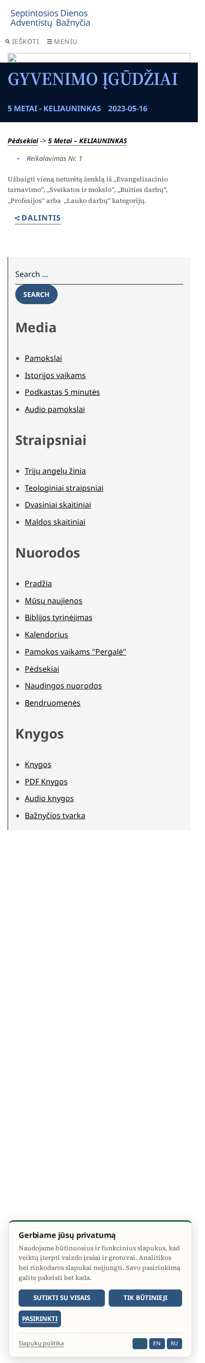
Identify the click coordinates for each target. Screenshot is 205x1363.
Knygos (38, 764)
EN (157, 1343)
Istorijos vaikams (55, 375)
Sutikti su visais (61, 1297)
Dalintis (41, 218)
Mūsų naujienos (53, 600)
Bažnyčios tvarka (55, 815)
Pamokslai (43, 358)
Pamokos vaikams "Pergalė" (75, 651)
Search (36, 294)
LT (140, 1343)
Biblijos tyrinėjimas (58, 617)
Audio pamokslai (55, 409)
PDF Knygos (46, 781)
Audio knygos (49, 798)
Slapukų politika (41, 1343)
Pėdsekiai (23, 140)
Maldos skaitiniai (55, 522)
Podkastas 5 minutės (62, 392)
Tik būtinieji (145, 1297)
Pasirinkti (40, 1318)
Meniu (66, 41)
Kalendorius (46, 634)
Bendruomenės (53, 702)
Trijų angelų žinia (55, 470)
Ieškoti (26, 41)
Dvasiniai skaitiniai (58, 504)
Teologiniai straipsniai (64, 488)
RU (174, 1343)
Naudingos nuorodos (63, 685)
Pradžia (38, 583)
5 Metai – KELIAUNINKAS (87, 140)
